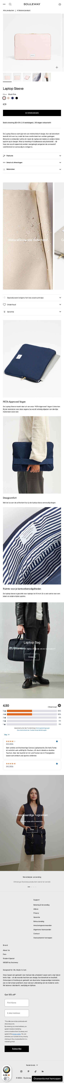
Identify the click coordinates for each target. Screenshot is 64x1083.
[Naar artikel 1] (7, 77)
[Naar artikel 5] (46, 77)
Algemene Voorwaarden (42, 929)
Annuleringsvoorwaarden (42, 925)
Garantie (36, 917)
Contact (36, 933)
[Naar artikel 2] (17, 77)
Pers (4, 954)
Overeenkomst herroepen (42, 938)
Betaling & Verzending (41, 905)
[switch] (6, 1078)
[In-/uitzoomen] (57, 67)
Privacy (36, 913)
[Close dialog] (58, 1032)
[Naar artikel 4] (36, 77)
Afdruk (35, 909)
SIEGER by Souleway (10, 962)
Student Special (9, 958)
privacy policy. (23, 1073)
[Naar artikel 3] (27, 77)
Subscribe (31, 1066)
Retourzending (38, 921)
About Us (6, 950)
